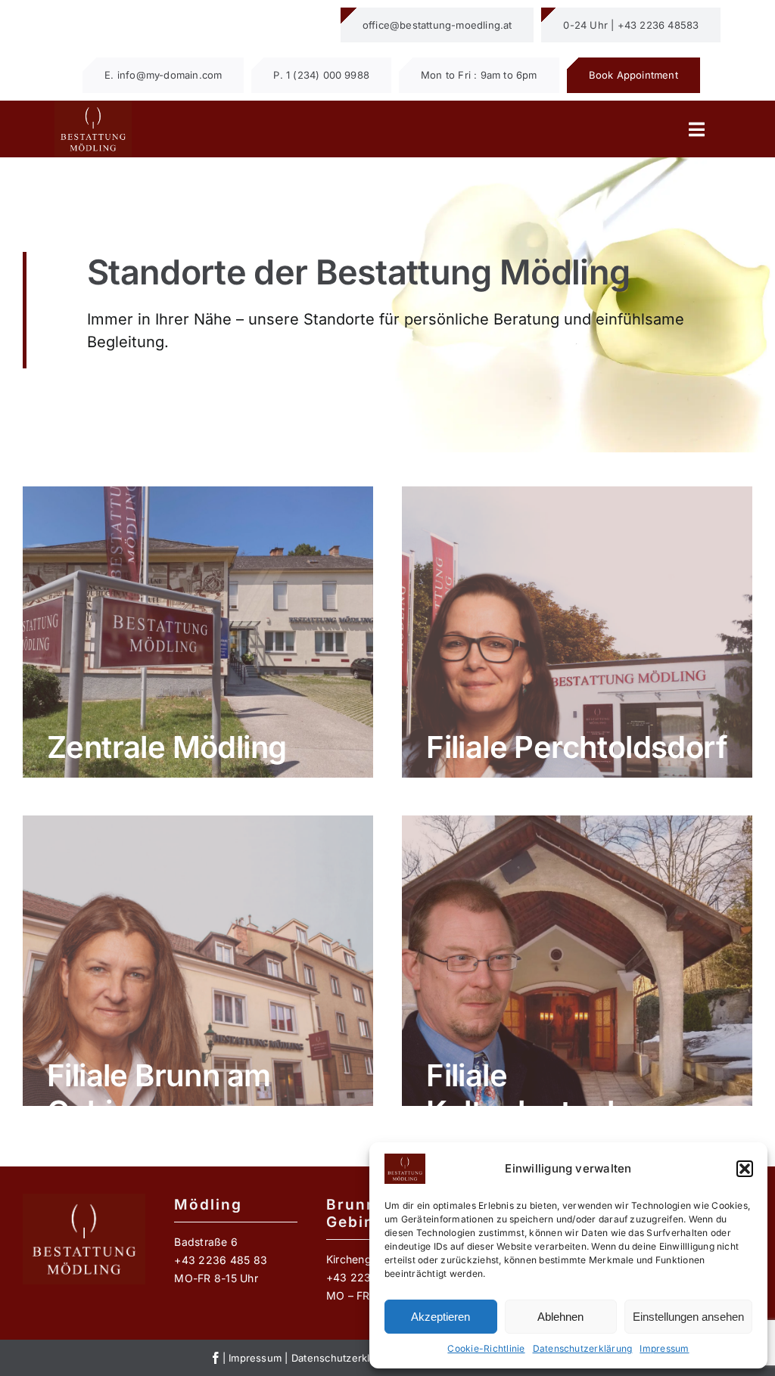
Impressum (664, 1348)
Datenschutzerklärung (583, 1348)
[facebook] (216, 1358)
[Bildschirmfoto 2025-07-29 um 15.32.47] (93, 106)
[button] (744, 1168)
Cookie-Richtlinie (485, 1348)
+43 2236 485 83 (220, 1259)
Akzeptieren (440, 1316)
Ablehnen (560, 1316)
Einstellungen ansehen (688, 1316)
